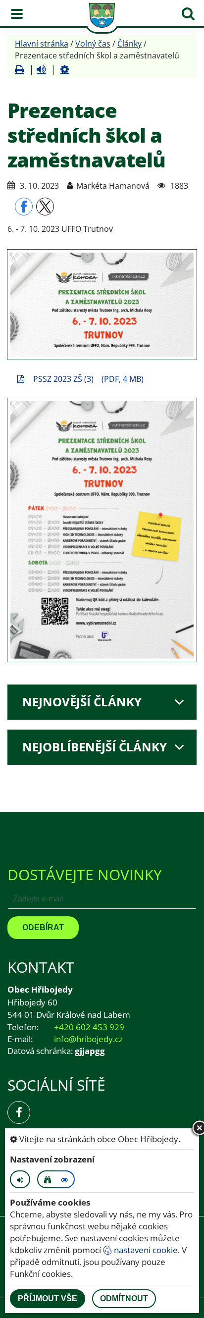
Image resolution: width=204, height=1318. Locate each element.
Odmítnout (124, 1298)
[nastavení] (64, 69)
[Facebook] (18, 1112)
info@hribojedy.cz (88, 1039)
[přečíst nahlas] (41, 69)
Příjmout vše (47, 1298)
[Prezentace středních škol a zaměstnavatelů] (102, 305)
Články (129, 43)
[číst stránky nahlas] (20, 1179)
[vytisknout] (19, 69)
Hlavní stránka (41, 43)
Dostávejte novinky (84, 874)
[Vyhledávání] (188, 14)
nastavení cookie (145, 1250)
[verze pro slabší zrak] (47, 1179)
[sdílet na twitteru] (45, 206)
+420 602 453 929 (89, 1027)
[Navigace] (17, 14)
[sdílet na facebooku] (24, 206)
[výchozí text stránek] (65, 1179)
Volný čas (92, 43)
